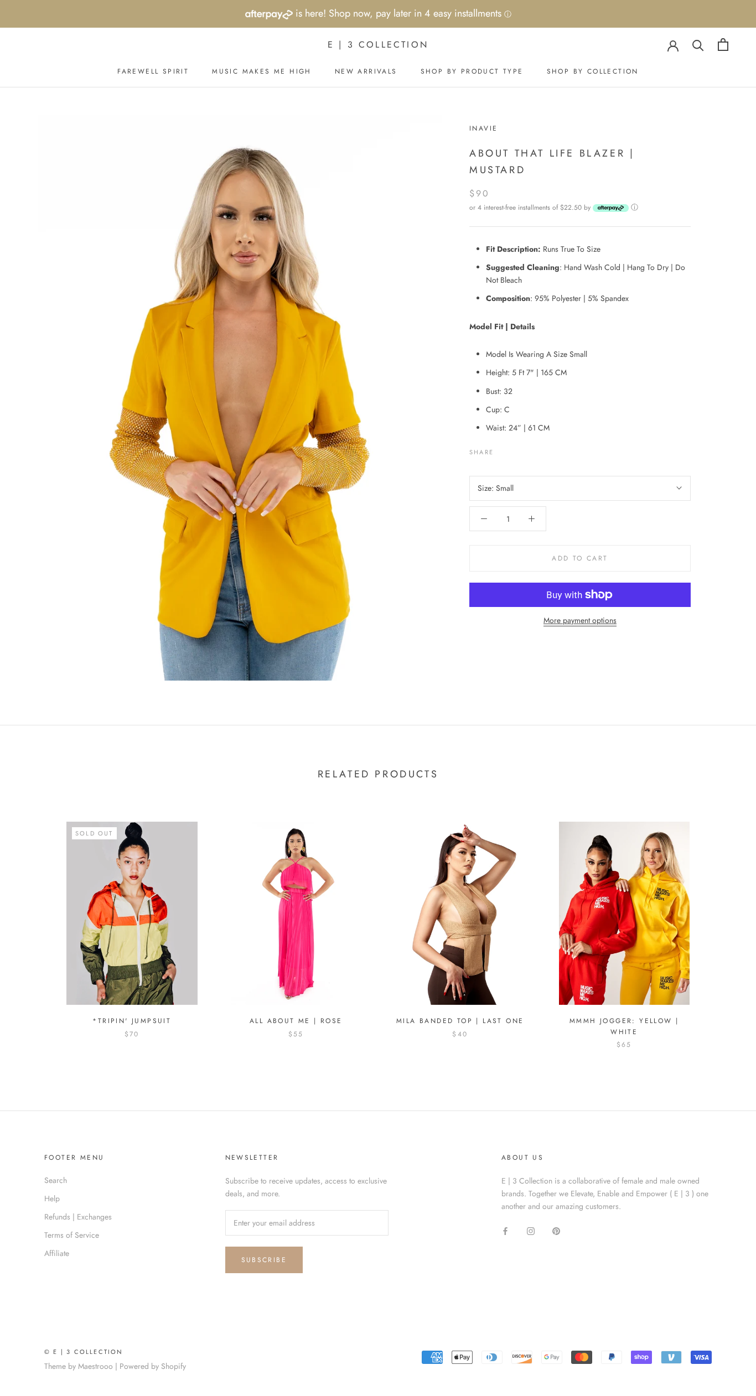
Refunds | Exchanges (78, 1216)
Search (55, 1180)
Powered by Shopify (153, 1366)
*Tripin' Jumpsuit (131, 1021)
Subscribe (264, 1260)
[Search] (698, 44)
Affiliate (56, 1253)
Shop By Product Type (472, 71)
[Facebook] (504, 449)
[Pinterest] (533, 449)
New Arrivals (366, 71)
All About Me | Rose (296, 1021)
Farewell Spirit (153, 71)
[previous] (34, 923)
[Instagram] (531, 1230)
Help (52, 1198)
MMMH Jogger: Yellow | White (624, 1026)
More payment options (580, 620)
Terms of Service (71, 1235)
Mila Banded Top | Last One (460, 1021)
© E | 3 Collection (83, 1351)
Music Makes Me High (262, 71)
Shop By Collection (593, 71)
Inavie (483, 128)
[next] (721, 923)
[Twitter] (518, 449)
